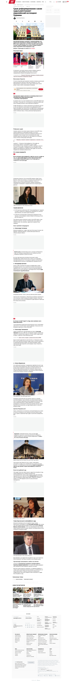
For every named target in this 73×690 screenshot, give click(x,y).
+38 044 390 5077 (28, 618)
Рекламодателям (39, 625)
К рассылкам (31, 662)
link (26, 625)
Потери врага (29, 644)
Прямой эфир (17, 638)
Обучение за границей (30, 656)
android (40, 675)
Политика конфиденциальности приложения (48, 623)
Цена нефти (51, 635)
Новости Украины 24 (20, 4)
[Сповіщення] (54, 2)
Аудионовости (17, 640)
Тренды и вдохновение (42, 652)
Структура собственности (55, 622)
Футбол (51, 651)
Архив (54, 624)
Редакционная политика (39, 620)
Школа (28, 652)
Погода (16, 642)
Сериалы (16, 655)
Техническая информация (55, 617)
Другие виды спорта (53, 655)
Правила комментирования (47, 628)
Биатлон (51, 654)
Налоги (51, 641)
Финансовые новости (53, 638)
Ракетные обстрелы (30, 635)
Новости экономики (53, 634)
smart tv (51, 675)
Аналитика (39, 1)
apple (46, 675)
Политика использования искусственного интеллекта (47, 620)
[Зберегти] (41, 21)
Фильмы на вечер (18, 652)
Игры (43, 1)
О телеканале (39, 622)
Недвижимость (41, 648)
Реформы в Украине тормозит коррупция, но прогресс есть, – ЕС (28, 140)
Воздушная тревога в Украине (31, 639)
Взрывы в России (29, 643)
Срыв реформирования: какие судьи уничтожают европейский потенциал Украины (34, 4)
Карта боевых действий (30, 636)
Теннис (51, 652)
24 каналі (33, 48)
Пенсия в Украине (52, 643)
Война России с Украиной (31, 634)
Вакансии (54, 620)
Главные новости (18, 635)
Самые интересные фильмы (19, 650)
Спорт (51, 648)
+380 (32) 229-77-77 (43, 669)
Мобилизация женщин (41, 639)
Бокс (50, 650)
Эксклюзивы (33, 1)
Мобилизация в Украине (42, 634)
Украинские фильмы (18, 651)
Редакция (38, 618)
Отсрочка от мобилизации (42, 641)
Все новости (18, 1)
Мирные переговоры (30, 638)
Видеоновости (17, 639)
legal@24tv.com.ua (49, 670)
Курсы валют (52, 636)
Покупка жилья (40, 651)
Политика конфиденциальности (48, 617)
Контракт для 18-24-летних (42, 640)
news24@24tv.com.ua (17, 618)
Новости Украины (25, 1)
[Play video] (29, 31)
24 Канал (14, 4)
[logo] (12, 2)
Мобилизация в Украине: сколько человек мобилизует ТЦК (43, 644)
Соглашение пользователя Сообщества (47, 626)
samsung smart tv (57, 675)
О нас (38, 616)
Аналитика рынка (41, 650)
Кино (16, 648)
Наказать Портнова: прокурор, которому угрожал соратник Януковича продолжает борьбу (28, 76)
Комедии (16, 654)
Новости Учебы (29, 648)
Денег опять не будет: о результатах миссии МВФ (30, 337)
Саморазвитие (29, 655)
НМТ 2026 (28, 653)
